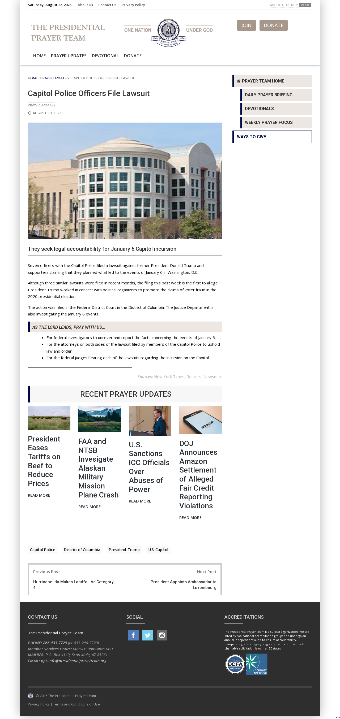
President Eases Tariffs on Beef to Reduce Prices (44, 461)
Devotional (105, 56)
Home (39, 56)
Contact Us (107, 4)
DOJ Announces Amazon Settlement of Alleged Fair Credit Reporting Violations (198, 474)
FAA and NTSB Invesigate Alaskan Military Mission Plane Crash (98, 468)
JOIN (246, 25)
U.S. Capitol (158, 549)
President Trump (124, 549)
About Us (85, 4)
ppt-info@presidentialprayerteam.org (74, 660)
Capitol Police (42, 549)
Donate (133, 56)
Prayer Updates (69, 56)
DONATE (273, 25)
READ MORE (39, 495)
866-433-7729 (55, 642)
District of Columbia (82, 549)
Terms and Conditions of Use (76, 704)
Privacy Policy (133, 4)
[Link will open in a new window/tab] (133, 635)
